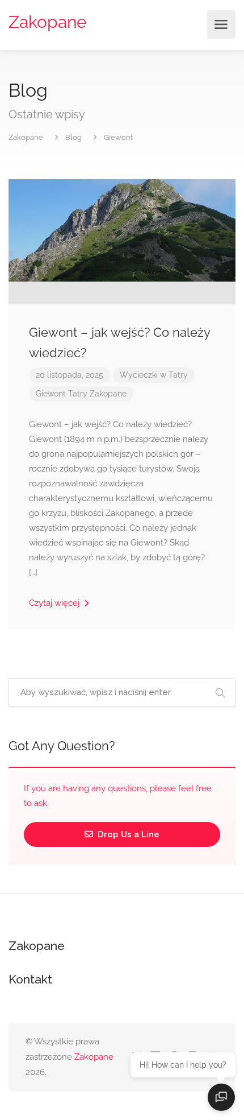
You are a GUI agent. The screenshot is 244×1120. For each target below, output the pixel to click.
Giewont (51, 393)
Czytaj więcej (55, 603)
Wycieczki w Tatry (154, 374)
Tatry (77, 393)
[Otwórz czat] (221, 1097)
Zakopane (48, 22)
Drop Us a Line (127, 834)
